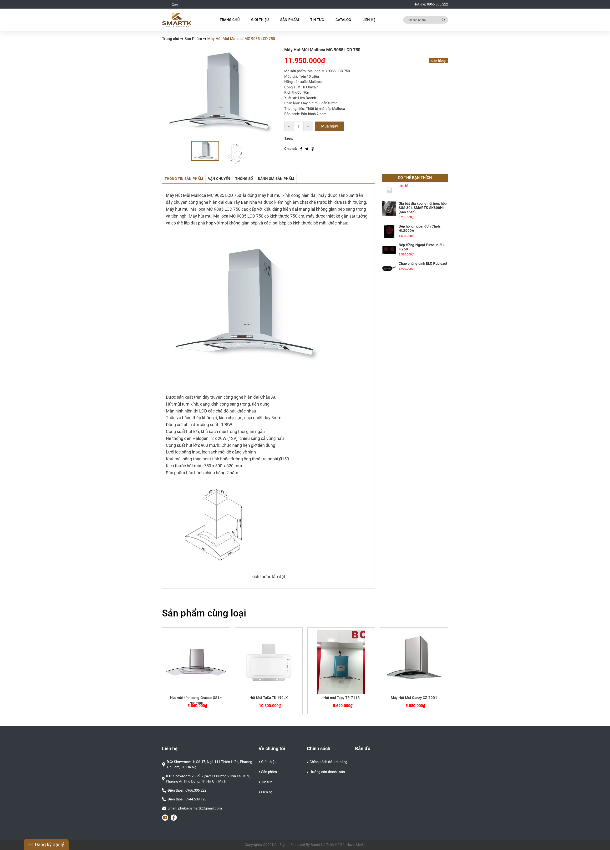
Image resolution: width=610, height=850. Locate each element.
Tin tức (317, 20)
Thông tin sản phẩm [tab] (184, 179)
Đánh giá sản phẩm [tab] (276, 179)
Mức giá (290, 76)
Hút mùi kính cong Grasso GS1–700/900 (196, 700)
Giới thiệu (260, 20)
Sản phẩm (289, 20)
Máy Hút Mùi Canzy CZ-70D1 (414, 698)
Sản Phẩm (193, 38)
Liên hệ (368, 20)
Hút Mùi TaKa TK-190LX (268, 698)
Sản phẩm (269, 772)
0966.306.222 (437, 4)
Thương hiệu (294, 109)
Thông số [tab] (244, 179)
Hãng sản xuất (295, 82)
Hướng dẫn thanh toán (327, 772)
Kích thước (292, 92)
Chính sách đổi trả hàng (328, 762)
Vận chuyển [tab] (219, 179)
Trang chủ (230, 20)
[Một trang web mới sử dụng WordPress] (177, 20)
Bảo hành (291, 114)
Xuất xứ (290, 98)
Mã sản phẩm (295, 71)
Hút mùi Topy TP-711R (341, 698)
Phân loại (291, 103)
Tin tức (266, 782)
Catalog (343, 20)
